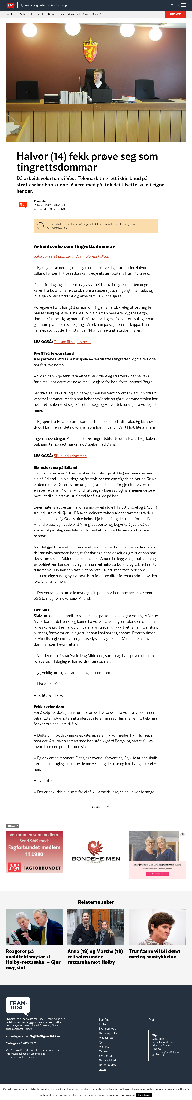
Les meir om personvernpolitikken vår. (25, 1055)
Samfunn (11, 14)
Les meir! (130, 1094)
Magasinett (74, 14)
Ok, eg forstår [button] (144, 1095)
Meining (96, 14)
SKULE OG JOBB (91, 807)
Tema (102, 1069)
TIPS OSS (176, 14)
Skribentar (105, 1056)
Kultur (23, 14)
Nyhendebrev (107, 1065)
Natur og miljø (56, 14)
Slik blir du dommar (70, 456)
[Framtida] (11, 5)
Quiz (86, 14)
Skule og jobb (37, 14)
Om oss (103, 1051)
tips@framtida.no (162, 1042)
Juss (107, 807)
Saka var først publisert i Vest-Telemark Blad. (72, 256)
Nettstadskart (107, 1060)
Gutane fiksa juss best (72, 342)
